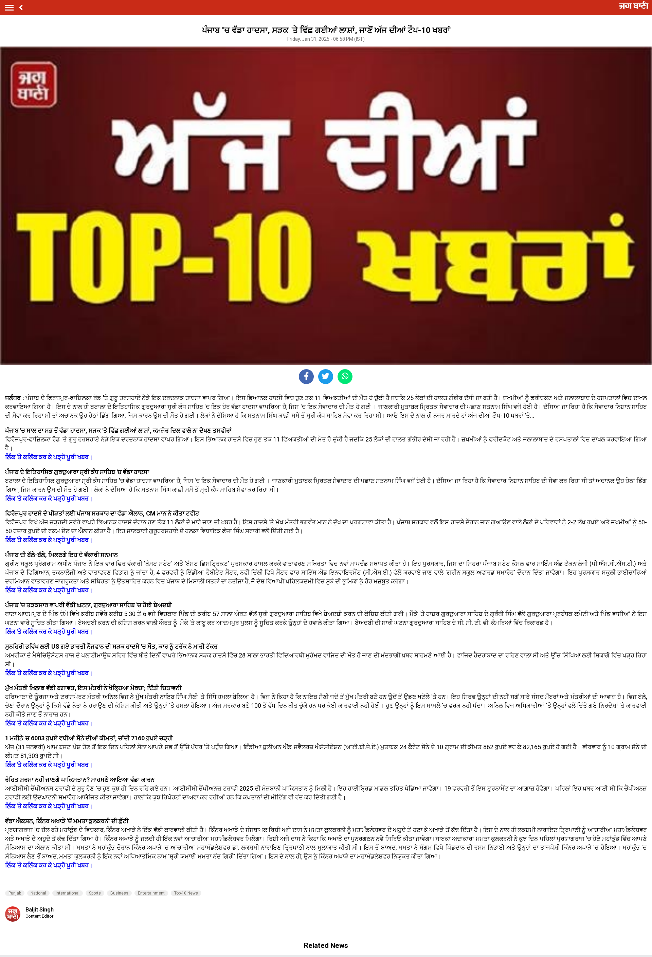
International (67, 893)
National (38, 893)
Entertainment (151, 893)
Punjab (14, 893)
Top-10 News (186, 893)
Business (119, 893)
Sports (95, 893)
